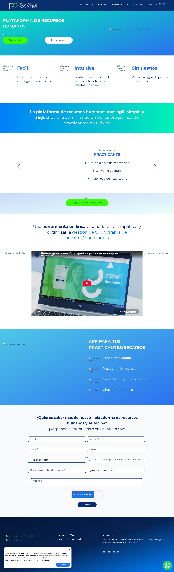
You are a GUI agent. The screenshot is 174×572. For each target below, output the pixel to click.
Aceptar (63, 565)
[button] (18, 166)
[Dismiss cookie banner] (69, 550)
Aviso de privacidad (70, 539)
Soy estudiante (121, 5)
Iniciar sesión (58, 40)
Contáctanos (138, 5)
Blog (150, 5)
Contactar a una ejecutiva (87, 202)
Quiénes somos (88, 5)
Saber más (15, 40)
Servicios (105, 5)
